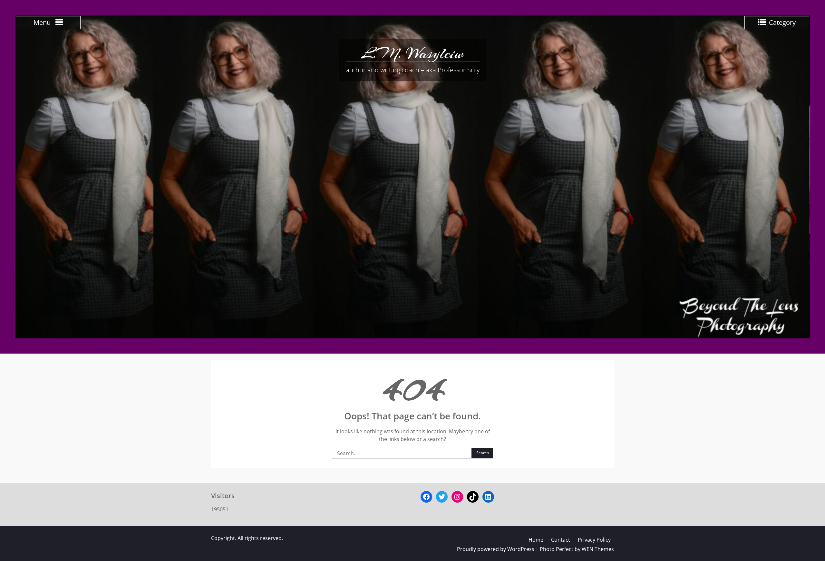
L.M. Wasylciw (412, 53)
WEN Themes (598, 549)
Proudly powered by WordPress (495, 549)
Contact (560, 539)
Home (536, 539)
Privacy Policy (594, 539)
